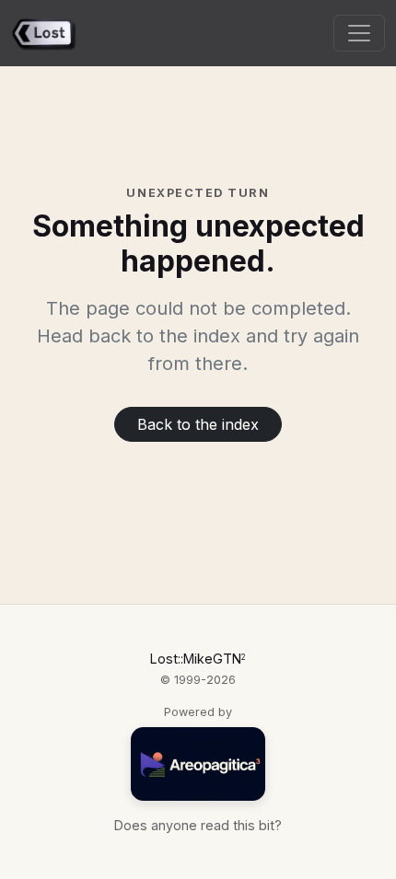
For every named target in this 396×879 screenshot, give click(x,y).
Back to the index (198, 424)
